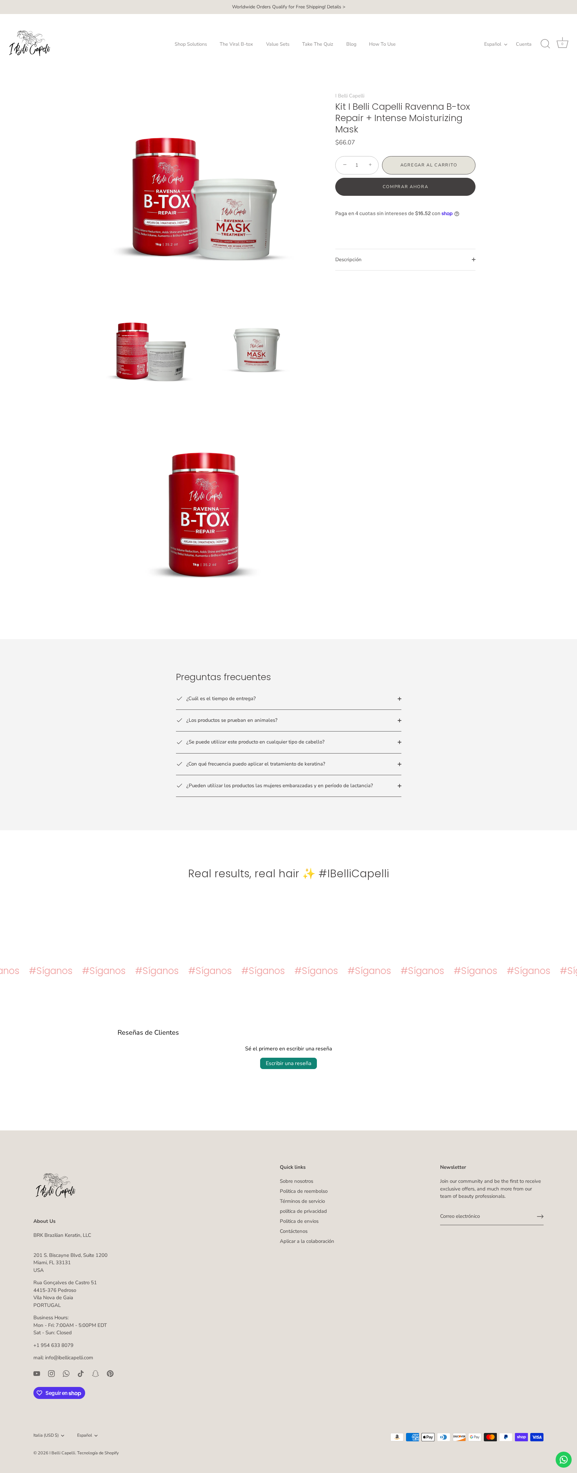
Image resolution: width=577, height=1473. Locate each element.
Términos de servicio (302, 1201)
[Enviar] (540, 1216)
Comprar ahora (405, 187)
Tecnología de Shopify (98, 1453)
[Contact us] (564, 1460)
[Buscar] (545, 44)
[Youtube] (36, 1373)
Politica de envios (299, 1221)
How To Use (382, 44)
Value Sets (278, 44)
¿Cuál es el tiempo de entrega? (220, 698)
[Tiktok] (80, 1373)
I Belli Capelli (349, 95)
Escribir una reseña (288, 1063)
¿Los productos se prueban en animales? (231, 720)
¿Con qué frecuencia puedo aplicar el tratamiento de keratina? (255, 764)
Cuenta (524, 44)
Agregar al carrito (428, 165)
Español (492, 44)
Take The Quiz (317, 44)
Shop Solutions (191, 44)
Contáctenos (294, 1231)
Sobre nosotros (296, 1181)
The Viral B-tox (236, 44)
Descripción (348, 259)
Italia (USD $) (46, 1435)
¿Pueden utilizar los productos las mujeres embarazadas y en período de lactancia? (279, 785)
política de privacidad (303, 1211)
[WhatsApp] (66, 1373)
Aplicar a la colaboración (307, 1241)
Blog (351, 44)
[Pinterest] (110, 1373)
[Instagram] (51, 1373)
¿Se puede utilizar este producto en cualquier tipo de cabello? (255, 742)
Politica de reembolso (304, 1191)
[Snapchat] (95, 1373)
